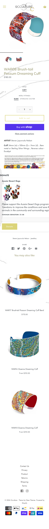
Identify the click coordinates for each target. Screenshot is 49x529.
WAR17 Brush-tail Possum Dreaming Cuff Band (24, 310)
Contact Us (24, 466)
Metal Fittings (24, 96)
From (24, 373)
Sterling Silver (27, 99)
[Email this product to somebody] (36, 248)
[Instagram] (27, 490)
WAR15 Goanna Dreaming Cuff (24, 427)
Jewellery (33, 238)
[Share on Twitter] (18, 248)
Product (24, 474)
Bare (16, 99)
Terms (24, 485)
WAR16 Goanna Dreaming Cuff (24, 369)
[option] (8, 59)
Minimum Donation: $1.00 (13, 215)
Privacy (24, 470)
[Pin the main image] (24, 248)
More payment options (24, 133)
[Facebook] (22, 490)
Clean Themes (30, 500)
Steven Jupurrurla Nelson (21, 238)
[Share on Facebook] (13, 248)
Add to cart (24, 118)
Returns (24, 478)
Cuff (24, 90)
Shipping (24, 481)
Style (24, 87)
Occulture (14, 500)
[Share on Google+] (30, 248)
